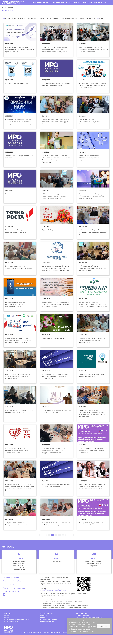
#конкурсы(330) (33, 18)
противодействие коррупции (48, 619)
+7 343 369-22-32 (19, 563)
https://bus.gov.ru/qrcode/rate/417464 (53, 590)
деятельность (57, 2)
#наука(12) (43, 18)
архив (101, 18)
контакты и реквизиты (82, 615)
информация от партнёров (47, 621)
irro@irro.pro (94, 566)
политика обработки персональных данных (16, 619)
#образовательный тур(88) (70, 18)
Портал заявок (8, 584)
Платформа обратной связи (13, 581)
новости (6, 615)
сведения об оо (37, 2)
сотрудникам (97, 2)
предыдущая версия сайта (11, 621)
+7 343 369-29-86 (19, 561)
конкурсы (75, 2)
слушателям (86, 2)
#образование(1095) (53, 18)
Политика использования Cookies (81, 631)
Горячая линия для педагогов (14, 588)
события (68, 2)
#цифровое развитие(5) (88, 18)
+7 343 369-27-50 (19, 566)
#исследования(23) (20, 18)
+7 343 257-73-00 (19, 570)
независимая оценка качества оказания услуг (89, 617)
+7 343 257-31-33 (19, 568)
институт (46, 2)
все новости (9, 18)
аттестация (43, 615)
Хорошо (103, 626)
